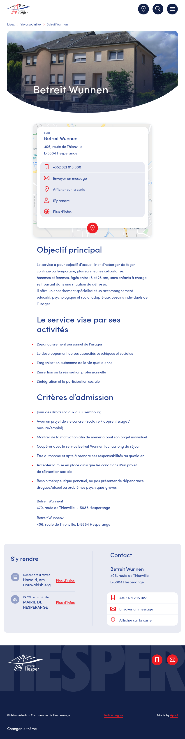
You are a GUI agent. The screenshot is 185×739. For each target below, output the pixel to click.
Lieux (11, 24)
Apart (174, 715)
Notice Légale (113, 715)
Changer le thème (22, 728)
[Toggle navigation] (172, 9)
